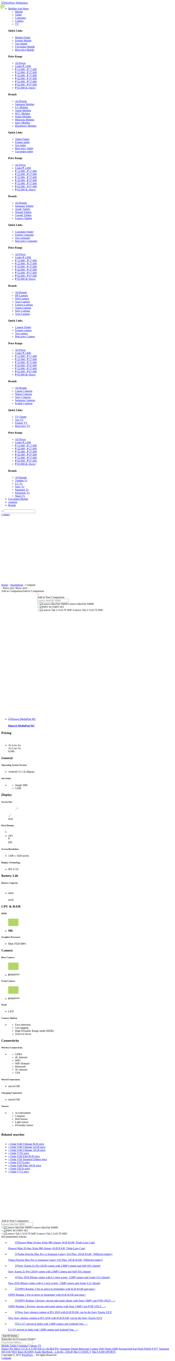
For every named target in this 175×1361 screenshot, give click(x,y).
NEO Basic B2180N (22, 1351)
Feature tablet (22, 142)
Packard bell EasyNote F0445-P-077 (138, 1348)
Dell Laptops (22, 298)
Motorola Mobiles (24, 119)
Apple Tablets (22, 209)
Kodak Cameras (23, 403)
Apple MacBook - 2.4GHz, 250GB (53, 1351)
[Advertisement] (87, 542)
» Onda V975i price (19, 1162)
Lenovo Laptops (24, 304)
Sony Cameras (23, 397)
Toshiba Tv (21, 480)
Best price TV (22, 426)
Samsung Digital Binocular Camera (79, 1348)
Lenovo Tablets (23, 218)
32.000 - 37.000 (26, 75)
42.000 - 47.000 (26, 78)
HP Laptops (21, 295)
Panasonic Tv (22, 492)
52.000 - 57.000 (26, 81)
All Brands (21, 101)
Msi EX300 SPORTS (104, 1351)
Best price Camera (25, 336)
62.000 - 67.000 (26, 84)
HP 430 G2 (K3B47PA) (46, 1348)
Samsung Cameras (25, 400)
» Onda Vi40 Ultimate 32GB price (26, 1147)
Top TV (19, 419)
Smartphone (16, 584)
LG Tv (19, 483)
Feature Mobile (23, 40)
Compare (6, 1358)
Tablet (18, 14)
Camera (19, 20)
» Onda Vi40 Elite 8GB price (24, 1156)
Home (4, 584)
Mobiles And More (18, 8)
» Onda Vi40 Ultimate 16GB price (26, 1150)
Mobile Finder (22, 37)
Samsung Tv (22, 489)
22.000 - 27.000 (26, 72)
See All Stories (10, 1336)
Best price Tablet (24, 148)
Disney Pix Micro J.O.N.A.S (17, 1348)
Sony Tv (19, 486)
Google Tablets (23, 215)
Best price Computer (26, 241)
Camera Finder (23, 327)
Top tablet (20, 145)
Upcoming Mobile (25, 46)
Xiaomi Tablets (23, 212)
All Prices (20, 63)
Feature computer (24, 234)
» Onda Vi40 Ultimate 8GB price (26, 1143)
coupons (12, 502)
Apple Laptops (23, 307)
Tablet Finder (22, 139)
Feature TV (21, 422)
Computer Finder (24, 231)
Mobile (19, 11)
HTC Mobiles (22, 113)
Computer (20, 17)
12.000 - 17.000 (26, 69)
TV (17, 24)
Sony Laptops (22, 310)
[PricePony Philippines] (14, 2)
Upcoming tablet (24, 151)
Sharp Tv (20, 495)
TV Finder (20, 416)
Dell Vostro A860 (108, 1348)
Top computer (22, 237)
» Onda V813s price (19, 1168)
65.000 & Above (25, 87)
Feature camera (23, 330)
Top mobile (21, 43)
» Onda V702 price (18, 1153)
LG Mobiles (21, 107)
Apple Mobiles (23, 110)
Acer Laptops (22, 313)
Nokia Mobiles (23, 116)
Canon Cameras (23, 391)
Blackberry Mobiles (25, 125)
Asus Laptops (22, 301)
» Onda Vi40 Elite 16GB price (24, 1165)
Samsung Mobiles (24, 104)
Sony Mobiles (22, 122)
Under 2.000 (23, 66)
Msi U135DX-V (82, 1351)
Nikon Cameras (23, 394)
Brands (12, 505)
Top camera (21, 333)
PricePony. (27, 1354)
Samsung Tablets (24, 206)
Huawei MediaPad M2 (21, 725)
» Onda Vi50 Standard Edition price (27, 1159)
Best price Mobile (24, 49)
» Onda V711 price (18, 1171)
